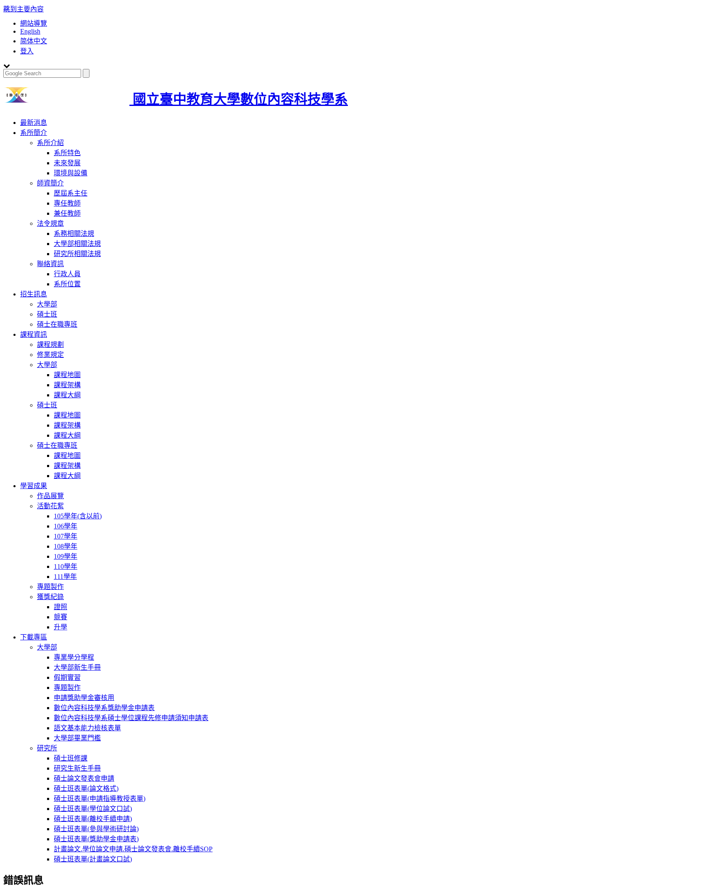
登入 (27, 51)
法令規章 (50, 223)
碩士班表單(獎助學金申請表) (96, 838)
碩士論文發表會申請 (84, 778)
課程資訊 (33, 334)
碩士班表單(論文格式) (86, 788)
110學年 (65, 566)
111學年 (65, 576)
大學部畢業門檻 (77, 738)
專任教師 (67, 203)
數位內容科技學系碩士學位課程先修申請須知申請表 (131, 717)
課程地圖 (67, 374)
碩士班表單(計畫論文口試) (93, 859)
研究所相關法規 (77, 253)
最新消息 (33, 122)
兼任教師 (67, 213)
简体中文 (33, 41)
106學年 (65, 526)
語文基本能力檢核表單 (87, 727)
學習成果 (33, 485)
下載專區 (33, 637)
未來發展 (67, 162)
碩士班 (47, 314)
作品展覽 (50, 495)
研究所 (47, 748)
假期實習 (67, 677)
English (30, 31)
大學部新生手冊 (77, 667)
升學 (60, 627)
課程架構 (67, 384)
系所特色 (67, 152)
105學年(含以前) (78, 516)
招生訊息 (33, 294)
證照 (60, 606)
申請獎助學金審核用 (84, 697)
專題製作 (50, 586)
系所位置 (67, 284)
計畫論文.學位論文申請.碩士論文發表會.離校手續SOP (133, 849)
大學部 (47, 304)
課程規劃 (50, 344)
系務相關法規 (74, 233)
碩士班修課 (70, 758)
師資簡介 (50, 183)
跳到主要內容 (23, 9)
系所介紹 (50, 142)
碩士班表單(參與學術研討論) (96, 828)
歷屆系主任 (70, 193)
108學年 (65, 546)
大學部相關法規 (77, 243)
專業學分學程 (74, 657)
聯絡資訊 (50, 263)
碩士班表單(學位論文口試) (93, 808)
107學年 (65, 536)
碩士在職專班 (57, 324)
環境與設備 (70, 173)
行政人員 (67, 273)
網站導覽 (33, 23)
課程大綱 (67, 395)
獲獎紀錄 (50, 596)
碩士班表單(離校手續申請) (93, 818)
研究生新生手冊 (77, 768)
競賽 (60, 616)
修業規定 (50, 354)
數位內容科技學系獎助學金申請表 (104, 707)
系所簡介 (33, 132)
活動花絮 (50, 506)
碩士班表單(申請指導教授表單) (99, 798)
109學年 (65, 556)
